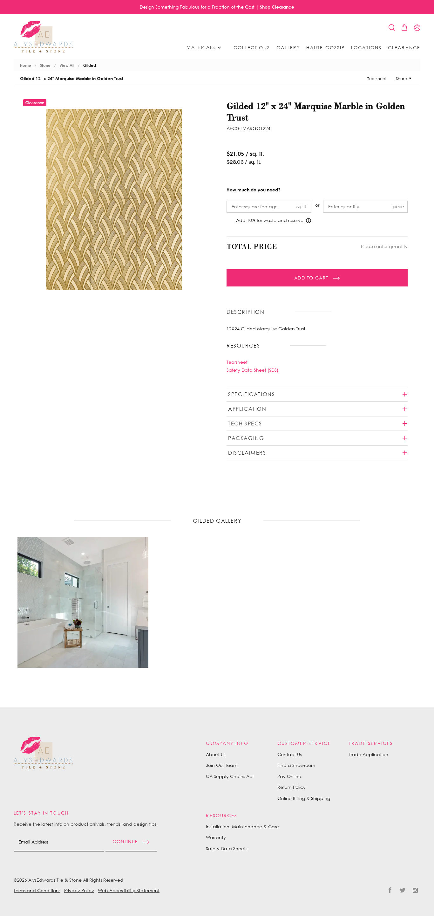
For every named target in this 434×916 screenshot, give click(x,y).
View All (66, 65)
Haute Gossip (325, 47)
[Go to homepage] (43, 36)
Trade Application (368, 754)
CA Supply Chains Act (230, 776)
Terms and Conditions (37, 890)
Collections (252, 47)
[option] (82, 602)
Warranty (216, 837)
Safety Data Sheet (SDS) (252, 370)
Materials (201, 47)
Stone (45, 65)
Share (401, 78)
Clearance (404, 47)
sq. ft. (302, 206)
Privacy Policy (79, 890)
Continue (125, 841)
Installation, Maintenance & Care (242, 826)
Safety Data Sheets (226, 848)
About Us (215, 754)
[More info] (308, 220)
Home (25, 65)
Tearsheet (376, 78)
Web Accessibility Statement (128, 890)
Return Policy (291, 787)
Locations (366, 47)
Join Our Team (221, 765)
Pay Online (289, 776)
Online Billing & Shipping (303, 798)
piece (398, 206)
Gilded (89, 65)
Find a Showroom (296, 765)
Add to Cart (311, 277)
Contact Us (289, 754)
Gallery (288, 47)
